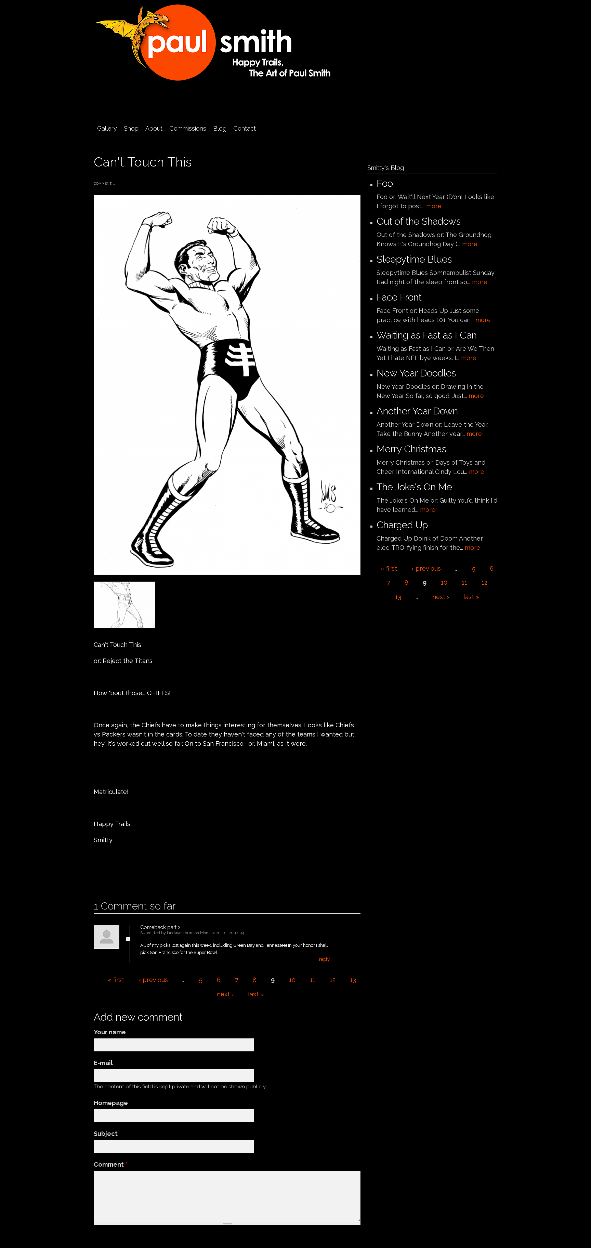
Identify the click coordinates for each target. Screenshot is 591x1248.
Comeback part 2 (160, 927)
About (153, 128)
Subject (106, 1133)
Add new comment (114, 878)
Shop (131, 128)
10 (292, 979)
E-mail (103, 1062)
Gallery (107, 128)
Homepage (111, 1102)
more (434, 206)
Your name (110, 1032)
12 (333, 979)
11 (312, 979)
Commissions (187, 128)
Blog (219, 128)
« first (116, 979)
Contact (244, 128)
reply (324, 959)
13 (353, 979)
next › (225, 994)
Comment (111, 1164)
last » (256, 994)
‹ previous (153, 979)
